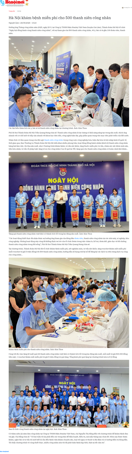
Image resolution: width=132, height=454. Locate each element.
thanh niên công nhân (53, 140)
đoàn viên (79, 238)
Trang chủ (12, 11)
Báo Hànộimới (4, 451)
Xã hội (19, 11)
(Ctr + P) (128, 7)
